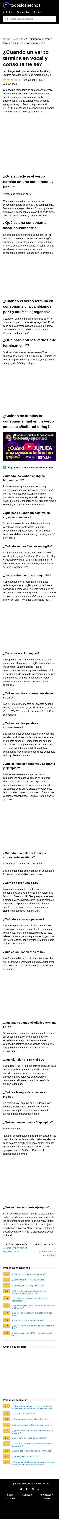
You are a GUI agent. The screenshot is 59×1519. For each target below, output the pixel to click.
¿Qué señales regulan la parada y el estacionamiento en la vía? (29, 1292)
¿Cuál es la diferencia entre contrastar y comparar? (31, 1444)
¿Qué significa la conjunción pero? (28, 1285)
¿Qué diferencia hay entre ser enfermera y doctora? (32, 1431)
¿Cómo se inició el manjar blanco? (28, 1280)
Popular (38, 12)
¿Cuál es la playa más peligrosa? (28, 1320)
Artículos (7, 12)
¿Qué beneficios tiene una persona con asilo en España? (33, 1306)
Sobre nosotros (10, 1496)
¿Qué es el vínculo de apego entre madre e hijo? (33, 1327)
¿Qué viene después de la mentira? (29, 1438)
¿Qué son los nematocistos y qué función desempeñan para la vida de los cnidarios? (32, 1407)
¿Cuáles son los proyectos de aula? (29, 1274)
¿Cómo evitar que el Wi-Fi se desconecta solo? (32, 1334)
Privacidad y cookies (46, 1496)
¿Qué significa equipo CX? (25, 1456)
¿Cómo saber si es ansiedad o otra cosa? (32, 1451)
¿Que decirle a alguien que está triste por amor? (32, 1314)
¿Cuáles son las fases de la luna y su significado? (30, 1299)
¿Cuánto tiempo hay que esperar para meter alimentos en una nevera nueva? (33, 1463)
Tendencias (23, 12)
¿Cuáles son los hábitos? (24, 1413)
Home (6, 39)
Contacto (27, 1494)
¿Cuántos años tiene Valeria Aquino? (30, 1419)
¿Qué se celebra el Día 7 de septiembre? (32, 1425)
